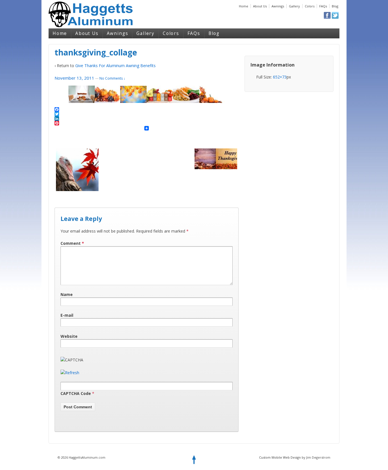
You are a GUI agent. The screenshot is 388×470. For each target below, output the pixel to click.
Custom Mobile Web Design (280, 457)
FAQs (323, 6)
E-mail (67, 315)
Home (243, 6)
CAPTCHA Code (76, 393)
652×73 (280, 77)
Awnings (278, 6)
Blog (335, 6)
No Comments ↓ (112, 78)
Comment (72, 243)
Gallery (294, 6)
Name (67, 294)
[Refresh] (70, 372)
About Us (260, 6)
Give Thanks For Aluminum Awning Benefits (115, 65)
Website (69, 336)
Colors (309, 6)
